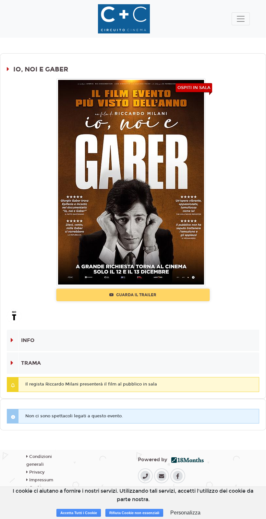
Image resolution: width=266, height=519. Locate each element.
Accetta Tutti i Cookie (78, 513)
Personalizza (185, 512)
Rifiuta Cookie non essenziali (134, 513)
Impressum (40, 480)
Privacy (36, 472)
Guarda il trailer (135, 295)
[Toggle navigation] (241, 18)
